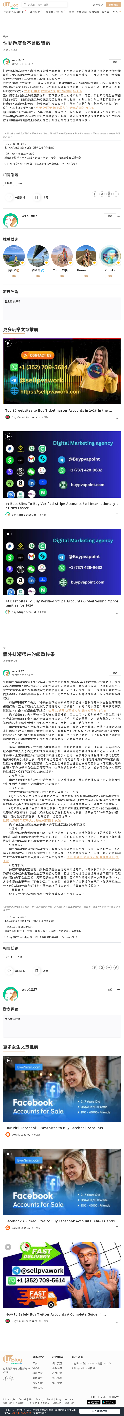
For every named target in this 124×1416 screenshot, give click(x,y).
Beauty (41, 1399)
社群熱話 (35, 12)
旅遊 (29, 157)
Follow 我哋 (68, 163)
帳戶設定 (57, 1368)
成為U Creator (54, 12)
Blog (60, 1399)
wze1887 (18, 60)
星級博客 (94, 12)
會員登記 (98, 4)
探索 (71, 12)
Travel (24, 1399)
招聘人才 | (59, 1402)
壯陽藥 (8, 183)
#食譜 (99, 1363)
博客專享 (107, 12)
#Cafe (107, 1363)
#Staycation (79, 1368)
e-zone (69, 1399)
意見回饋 (38, 1382)
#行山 (83, 1363)
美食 (37, 157)
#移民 (91, 1368)
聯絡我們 (70, 1402)
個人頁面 (57, 1363)
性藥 (20, 183)
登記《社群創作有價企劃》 (41, 147)
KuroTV (110, 270)
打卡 (22, 157)
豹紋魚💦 (38, 270)
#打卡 (91, 1363)
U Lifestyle (11, 1399)
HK (32, 1399)
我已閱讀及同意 (99, 1411)
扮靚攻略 (64, 157)
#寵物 (75, 1363)
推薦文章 (82, 12)
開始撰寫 (114, 4)
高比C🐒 (14, 270)
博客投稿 (38, 1387)
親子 (45, 157)
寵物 (53, 157)
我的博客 (57, 1382)
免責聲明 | (21, 1402)
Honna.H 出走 (86, 270)
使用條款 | (34, 1402)
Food (51, 1399)
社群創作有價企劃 (14, 12)
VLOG (36, 1368)
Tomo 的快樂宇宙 (62, 270)
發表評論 (12, 301)
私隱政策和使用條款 (21, 1412)
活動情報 (76, 157)
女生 (5, 648)
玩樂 (5, 36)
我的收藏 (57, 1373)
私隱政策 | (46, 1402)
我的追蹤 (57, 1378)
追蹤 (115, 62)
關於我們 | (9, 1402)
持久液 (8, 957)
